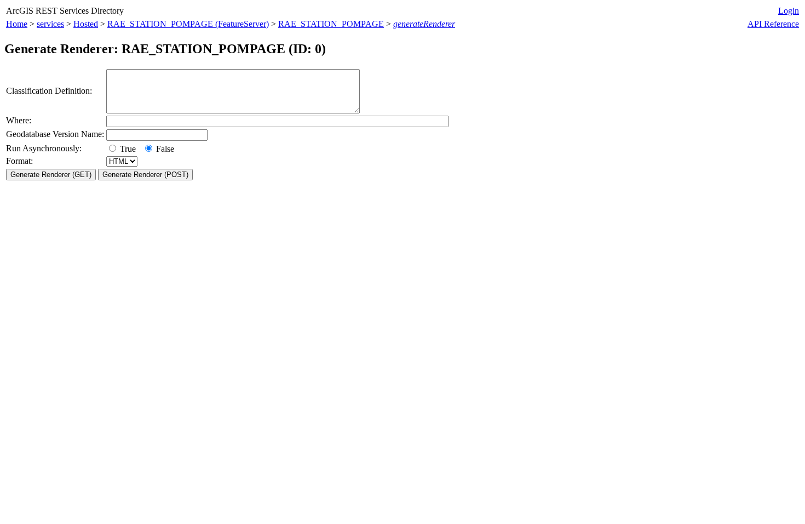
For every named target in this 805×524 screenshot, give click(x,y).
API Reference (773, 24)
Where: (18, 120)
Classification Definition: (49, 90)
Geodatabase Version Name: (55, 134)
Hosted (85, 24)
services (50, 24)
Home (16, 24)
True (129, 148)
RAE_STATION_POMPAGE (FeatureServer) (188, 24)
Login (788, 10)
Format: (19, 161)
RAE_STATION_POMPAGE (331, 24)
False (164, 148)
